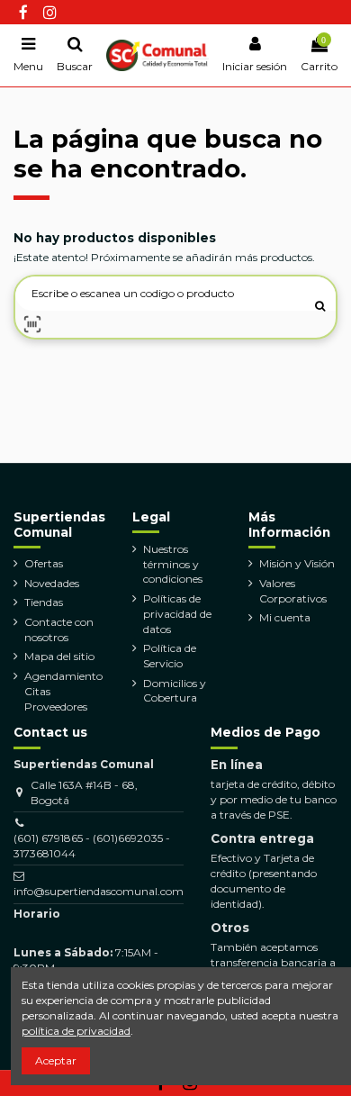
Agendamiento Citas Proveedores (63, 691)
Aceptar (55, 1060)
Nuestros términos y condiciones (172, 564)
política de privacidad (76, 1030)
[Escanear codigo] (32, 324)
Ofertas (43, 563)
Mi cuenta (284, 617)
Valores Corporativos (293, 590)
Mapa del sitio (59, 656)
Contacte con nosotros (59, 629)
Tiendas (43, 602)
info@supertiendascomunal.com (99, 891)
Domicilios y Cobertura (174, 690)
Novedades (51, 583)
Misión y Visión (297, 563)
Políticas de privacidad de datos (177, 614)
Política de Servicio (169, 655)
